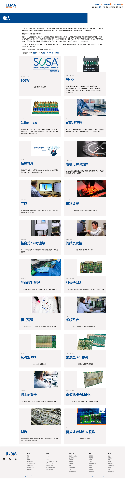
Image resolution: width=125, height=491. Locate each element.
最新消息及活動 (113, 7)
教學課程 (91, 456)
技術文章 (91, 458)
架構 (47, 453)
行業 (103, 7)
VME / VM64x (49, 458)
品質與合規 (91, 471)
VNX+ (48, 456)
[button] (118, 4)
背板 (28, 456)
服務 (57, 53)
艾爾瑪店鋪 (111, 465)
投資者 (121, 7)
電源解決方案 (30, 467)
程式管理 (71, 464)
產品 (93, 7)
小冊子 (90, 462)
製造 (70, 465)
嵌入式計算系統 (31, 463)
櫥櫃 (28, 458)
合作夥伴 (110, 458)
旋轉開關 (29, 469)
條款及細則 (111, 471)
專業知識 (50, 53)
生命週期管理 (72, 467)
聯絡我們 (110, 463)
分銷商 (109, 467)
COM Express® (50, 467)
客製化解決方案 (72, 471)
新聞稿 (90, 467)
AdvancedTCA (50, 469)
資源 (107, 7)
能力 (100, 7)
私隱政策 (91, 469)
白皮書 (90, 460)
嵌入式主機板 (30, 462)
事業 (109, 456)
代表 (109, 469)
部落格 (90, 465)
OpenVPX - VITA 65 (51, 462)
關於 (96, 7)
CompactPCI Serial (51, 464)
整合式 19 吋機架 (73, 456)
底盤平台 (29, 460)
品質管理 (71, 462)
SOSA (47, 460)
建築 (43, 53)
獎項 (109, 460)
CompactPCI (49, 465)
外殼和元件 (30, 465)
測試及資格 (71, 458)
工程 (70, 469)
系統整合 (71, 460)
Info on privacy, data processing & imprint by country (90, 476)
